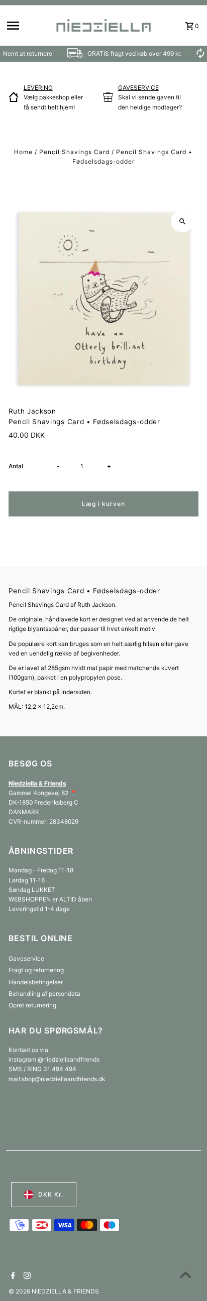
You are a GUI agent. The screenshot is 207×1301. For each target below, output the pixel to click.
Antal (16, 466)
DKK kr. (50, 1194)
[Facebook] (12, 1276)
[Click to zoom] (182, 221)
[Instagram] (26, 1276)
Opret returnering (32, 1005)
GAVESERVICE (138, 87)
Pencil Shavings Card (74, 152)
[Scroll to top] (185, 1274)
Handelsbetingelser (36, 982)
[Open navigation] (27, 25)
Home (23, 152)
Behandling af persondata (44, 993)
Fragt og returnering (36, 970)
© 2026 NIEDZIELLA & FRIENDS (54, 1291)
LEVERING (38, 87)
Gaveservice (26, 958)
